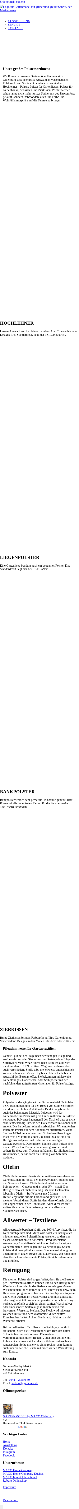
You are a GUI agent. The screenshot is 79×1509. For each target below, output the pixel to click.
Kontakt (15, 28)
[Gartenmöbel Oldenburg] (39, 10)
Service (14, 24)
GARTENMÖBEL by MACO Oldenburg (28, 1416)
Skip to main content (12, 1)
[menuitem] (43, 21)
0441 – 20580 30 (19, 1379)
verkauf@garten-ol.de (25, 1383)
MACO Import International (20, 1477)
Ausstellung (19, 21)
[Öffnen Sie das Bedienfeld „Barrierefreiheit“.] (1, 1507)
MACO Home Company (18, 1470)
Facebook (9, 1455)
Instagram (9, 1452)
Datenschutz (10, 1500)
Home (6, 1441)
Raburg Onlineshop (15, 1480)
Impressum (9, 1487)
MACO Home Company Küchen (23, 1473)
